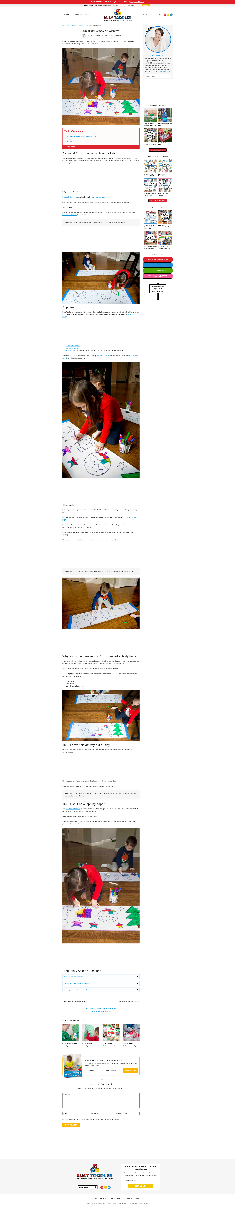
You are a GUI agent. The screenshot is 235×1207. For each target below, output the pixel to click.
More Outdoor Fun (158, 150)
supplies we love (104, 355)
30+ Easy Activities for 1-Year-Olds (150, 247)
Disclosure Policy (122, 1203)
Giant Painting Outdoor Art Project (150, 124)
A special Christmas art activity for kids (81, 136)
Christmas (94, 1011)
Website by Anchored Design (139, 1203)
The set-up (71, 141)
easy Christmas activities (90, 222)
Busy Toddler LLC (99, 1203)
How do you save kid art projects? (75, 990)
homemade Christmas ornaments (96, 793)
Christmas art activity (69, 215)
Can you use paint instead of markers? (77, 983)
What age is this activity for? (73, 976)
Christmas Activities (104, 1011)
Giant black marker (72, 348)
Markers (69, 350)
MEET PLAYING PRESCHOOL (158, 259)
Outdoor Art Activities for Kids (150, 143)
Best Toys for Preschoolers (163, 175)
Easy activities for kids (70, 197)
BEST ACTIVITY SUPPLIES (158, 270)
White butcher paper (73, 346)
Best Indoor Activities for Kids (164, 226)
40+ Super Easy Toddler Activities (164, 247)
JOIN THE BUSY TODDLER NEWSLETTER (157, 276)
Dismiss (141, 2)
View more (71, 147)
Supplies (70, 139)
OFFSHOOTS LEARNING (158, 265)
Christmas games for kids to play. (124, 571)
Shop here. (134, 2)
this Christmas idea (98, 197)
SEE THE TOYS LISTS (158, 200)
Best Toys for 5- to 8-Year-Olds (150, 194)
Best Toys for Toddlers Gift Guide (150, 175)
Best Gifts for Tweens (163, 194)
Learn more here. (164, 72)
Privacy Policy (111, 1203)
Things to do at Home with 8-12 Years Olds (149, 227)
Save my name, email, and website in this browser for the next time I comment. (92, 1119)
